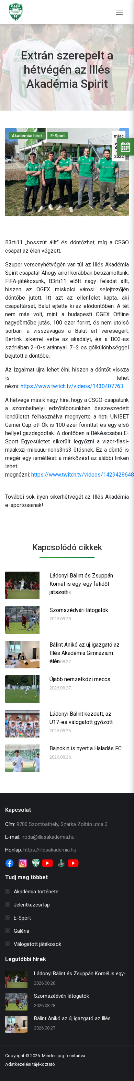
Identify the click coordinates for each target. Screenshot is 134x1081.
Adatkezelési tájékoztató (30, 1064)
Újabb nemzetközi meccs (79, 679)
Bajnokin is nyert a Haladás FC (85, 748)
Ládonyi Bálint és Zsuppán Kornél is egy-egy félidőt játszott (81, 580)
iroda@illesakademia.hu (48, 837)
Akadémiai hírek (27, 135)
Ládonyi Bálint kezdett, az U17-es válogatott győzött (81, 718)
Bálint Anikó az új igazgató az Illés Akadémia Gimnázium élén (84, 649)
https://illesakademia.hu (49, 850)
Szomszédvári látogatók (78, 610)
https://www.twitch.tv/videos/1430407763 (72, 386)
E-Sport (58, 135)
